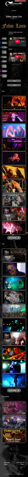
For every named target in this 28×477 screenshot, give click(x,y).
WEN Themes (21, 474)
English (17, 0)
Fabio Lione (14, 453)
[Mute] (21, 38)
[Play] (11, 38)
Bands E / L (15, 449)
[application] (17, 41)
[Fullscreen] (23, 38)
